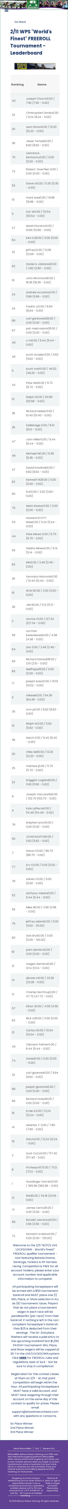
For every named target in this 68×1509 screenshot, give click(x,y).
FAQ (37, 1448)
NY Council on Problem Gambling (31, 1494)
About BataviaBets (22, 1448)
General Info (49, 1448)
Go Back (20, 22)
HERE (23, 1358)
